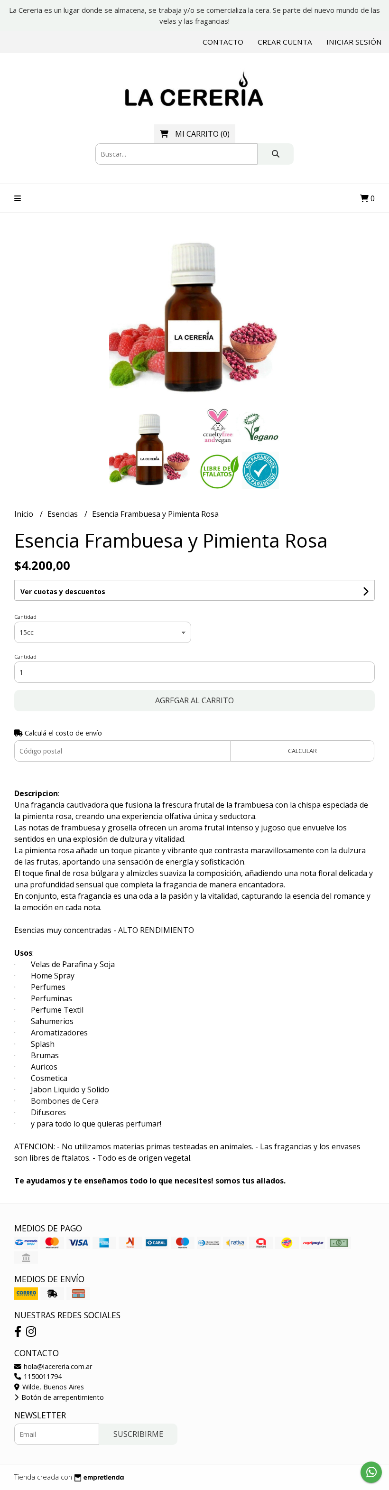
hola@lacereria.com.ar (57, 1366)
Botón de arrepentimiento (61, 1397)
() (202, 134)
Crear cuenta (285, 42)
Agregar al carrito (194, 700)
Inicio (24, 514)
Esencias (63, 514)
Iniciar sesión (354, 42)
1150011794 (42, 1376)
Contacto (223, 42)
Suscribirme (138, 1434)
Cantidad (25, 616)
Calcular (302, 750)
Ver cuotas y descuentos (62, 591)
